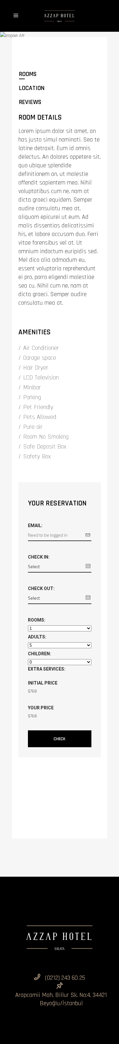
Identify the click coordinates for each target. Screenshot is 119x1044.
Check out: (41, 588)
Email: (35, 525)
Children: (39, 653)
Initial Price (42, 683)
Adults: (37, 636)
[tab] (59, 74)
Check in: (39, 557)
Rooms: (36, 620)
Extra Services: (46, 669)
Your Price (41, 707)
